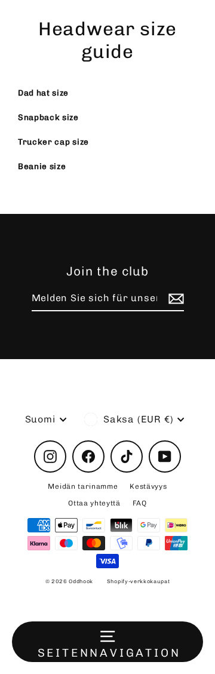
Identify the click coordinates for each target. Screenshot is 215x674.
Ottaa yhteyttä (94, 503)
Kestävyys (148, 486)
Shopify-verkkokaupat (138, 581)
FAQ (140, 503)
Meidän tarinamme (83, 486)
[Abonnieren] (174, 298)
